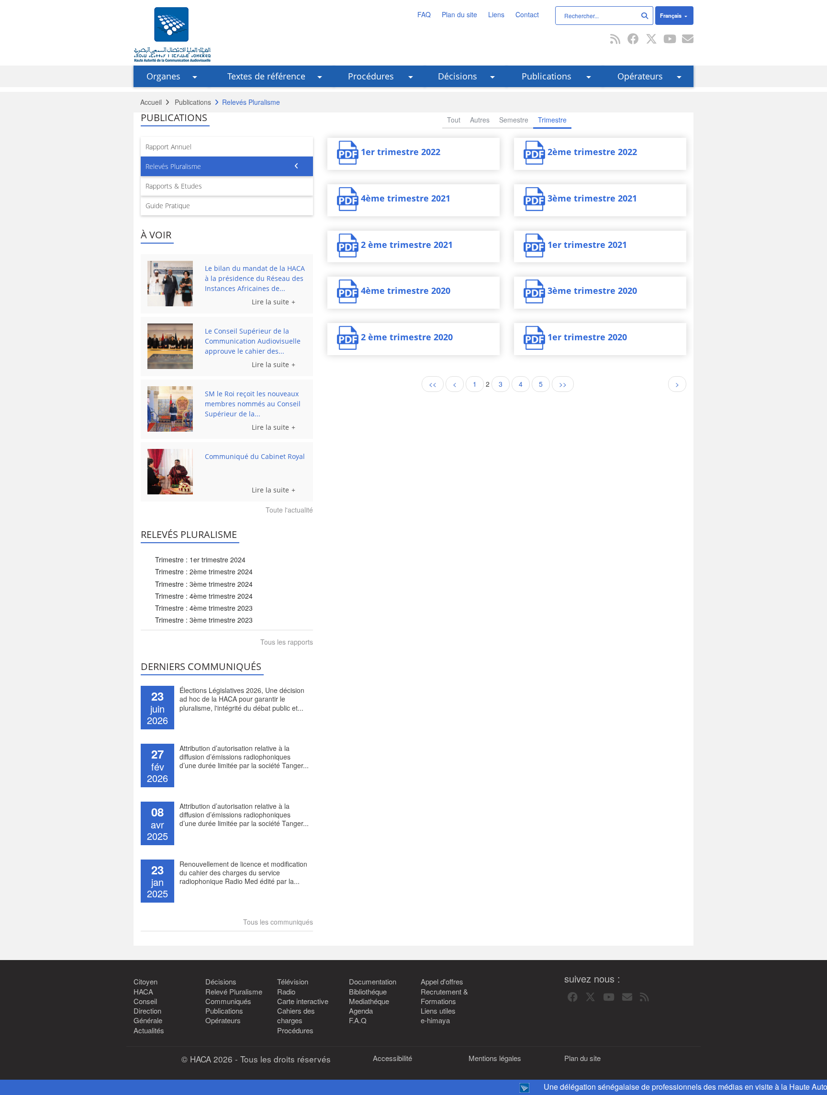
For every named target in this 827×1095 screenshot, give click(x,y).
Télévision (292, 981)
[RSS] (615, 39)
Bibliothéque (368, 991)
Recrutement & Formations (444, 996)
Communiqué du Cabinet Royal (255, 456)
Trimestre (552, 119)
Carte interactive (302, 1001)
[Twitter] (651, 39)
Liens (496, 14)
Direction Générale (148, 1015)
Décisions (457, 76)
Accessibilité (392, 1058)
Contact (527, 14)
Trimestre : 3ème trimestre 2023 (204, 620)
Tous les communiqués (278, 922)
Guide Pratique (167, 205)
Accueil (151, 102)
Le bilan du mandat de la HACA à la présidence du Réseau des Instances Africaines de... (255, 278)
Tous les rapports (286, 642)
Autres (480, 119)
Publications (546, 76)
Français (671, 15)
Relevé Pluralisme (233, 991)
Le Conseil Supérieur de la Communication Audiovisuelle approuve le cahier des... (253, 341)
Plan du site (459, 14)
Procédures (371, 76)
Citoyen (145, 981)
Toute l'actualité (289, 509)
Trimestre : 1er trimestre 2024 (200, 559)
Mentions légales (495, 1058)
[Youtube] (669, 39)
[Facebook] (633, 39)
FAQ (424, 14)
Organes (163, 76)
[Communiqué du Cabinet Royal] (172, 471)
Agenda (361, 1011)
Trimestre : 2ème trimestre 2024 (204, 571)
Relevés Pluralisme (173, 166)
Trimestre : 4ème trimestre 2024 (204, 596)
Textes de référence (266, 76)
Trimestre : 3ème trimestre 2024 (204, 584)
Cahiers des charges (296, 1015)
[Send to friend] (687, 39)
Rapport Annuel (168, 146)
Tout (453, 119)
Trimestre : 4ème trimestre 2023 (204, 608)
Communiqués (228, 1001)
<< (432, 384)
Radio (286, 991)
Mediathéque (369, 1001)
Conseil (145, 1001)
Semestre (513, 119)
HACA (143, 991)
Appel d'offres (442, 981)
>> (563, 384)
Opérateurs (640, 76)
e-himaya (435, 1020)
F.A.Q (358, 1020)
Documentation (372, 981)
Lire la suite (270, 301)
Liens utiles (438, 1011)
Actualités (149, 1030)
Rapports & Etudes (173, 185)
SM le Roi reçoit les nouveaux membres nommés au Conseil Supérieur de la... (253, 403)
